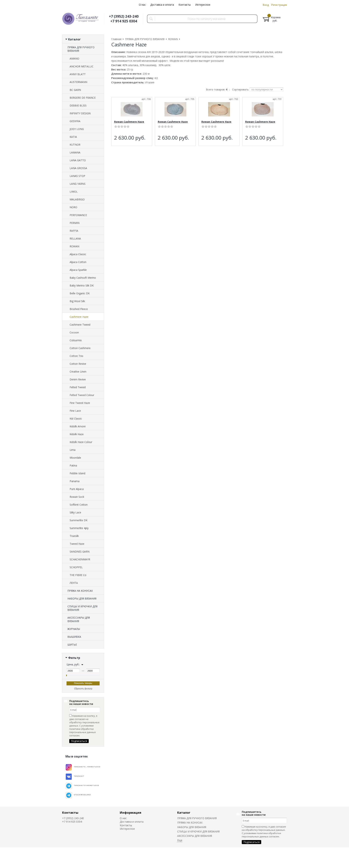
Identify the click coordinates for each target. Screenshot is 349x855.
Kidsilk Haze (77, 434)
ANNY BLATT (78, 74)
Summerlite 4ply (79, 528)
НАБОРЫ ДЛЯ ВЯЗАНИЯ (81, 598)
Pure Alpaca (77, 489)
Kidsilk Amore (78, 426)
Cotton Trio (76, 356)
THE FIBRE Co (78, 575)
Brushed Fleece (79, 309)
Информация (130, 812)
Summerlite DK (78, 520)
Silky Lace (75, 512)
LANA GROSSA (78, 168)
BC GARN (75, 90)
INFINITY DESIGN (80, 113)
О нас (142, 4)
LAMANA (75, 152)
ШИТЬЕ (72, 644)
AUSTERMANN (78, 82)
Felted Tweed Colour (82, 395)
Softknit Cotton (79, 504)
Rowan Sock (77, 496)
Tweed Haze (77, 543)
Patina (73, 465)
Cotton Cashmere (80, 348)
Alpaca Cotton (78, 262)
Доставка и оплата (162, 4)
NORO (73, 207)
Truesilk (74, 536)
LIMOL (74, 191)
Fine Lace (75, 410)
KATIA (73, 136)
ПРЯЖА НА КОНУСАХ (80, 590)
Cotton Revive (78, 363)
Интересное (202, 4)
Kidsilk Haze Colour (81, 442)
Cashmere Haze (79, 316)
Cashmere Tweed (80, 324)
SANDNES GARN (79, 551)
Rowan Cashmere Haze (129, 121)
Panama (74, 481)
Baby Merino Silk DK (82, 285)
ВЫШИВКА (74, 636)
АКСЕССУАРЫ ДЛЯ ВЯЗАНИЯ (78, 619)
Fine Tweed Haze (80, 403)
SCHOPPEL (76, 567)
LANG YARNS (77, 183)
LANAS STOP (77, 176)
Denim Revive (78, 379)
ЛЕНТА (74, 583)
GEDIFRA (75, 121)
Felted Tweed (78, 387)
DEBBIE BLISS (78, 105)
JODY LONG (77, 129)
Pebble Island (77, 473)
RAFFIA (74, 230)
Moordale (75, 457)
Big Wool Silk (77, 301)
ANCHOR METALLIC (81, 66)
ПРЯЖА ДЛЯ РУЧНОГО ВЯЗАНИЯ (81, 48)
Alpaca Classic (78, 254)
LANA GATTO (78, 160)
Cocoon (74, 332)
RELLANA (75, 238)
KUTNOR (75, 144)
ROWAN (74, 246)
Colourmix (76, 340)
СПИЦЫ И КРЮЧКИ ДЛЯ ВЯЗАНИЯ (82, 608)
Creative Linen (78, 371)
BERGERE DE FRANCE (83, 97)
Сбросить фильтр (83, 688)
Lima (72, 450)
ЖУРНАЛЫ (73, 629)
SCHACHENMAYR (80, 559)
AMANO (74, 58)
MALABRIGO (77, 199)
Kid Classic (76, 418)
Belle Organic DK (80, 293)
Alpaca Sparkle (78, 270)
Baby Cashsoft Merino (83, 277)
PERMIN (74, 223)
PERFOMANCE (78, 215)
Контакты (184, 4)
